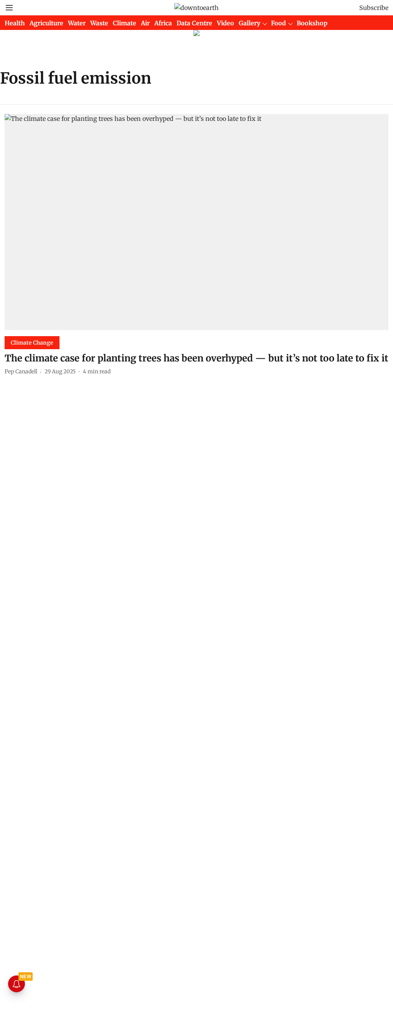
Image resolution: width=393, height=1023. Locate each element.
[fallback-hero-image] (196, 222)
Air (145, 23)
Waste (99, 23)
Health (15, 23)
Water (77, 23)
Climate (124, 23)
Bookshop (312, 23)
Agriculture (46, 23)
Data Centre (194, 23)
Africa (163, 23)
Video (225, 23)
